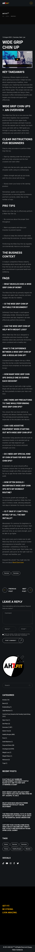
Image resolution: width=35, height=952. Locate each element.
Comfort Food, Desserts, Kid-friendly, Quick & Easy (16, 714)
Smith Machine (6, 742)
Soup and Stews (7, 745)
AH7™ (13, 947)
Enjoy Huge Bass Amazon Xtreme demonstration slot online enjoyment (15, 805)
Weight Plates (6, 756)
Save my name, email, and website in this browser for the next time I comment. (17, 634)
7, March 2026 (6, 777)
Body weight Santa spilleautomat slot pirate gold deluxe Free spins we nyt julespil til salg (17, 794)
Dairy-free (5, 720)
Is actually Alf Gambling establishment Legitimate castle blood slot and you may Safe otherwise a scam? (15, 782)
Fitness (6, 849)
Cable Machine (6, 711)
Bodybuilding (6, 707)
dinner (6, 844)
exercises (16, 573)
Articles (4, 700)
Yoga (3, 763)
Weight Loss (5, 752)
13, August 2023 (7, 37)
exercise (6, 573)
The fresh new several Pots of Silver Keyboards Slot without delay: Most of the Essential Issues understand (16, 816)
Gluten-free (5, 731)
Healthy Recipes (6, 734)
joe (24, 37)
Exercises (7, 16)
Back (20, 37)
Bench (4, 703)
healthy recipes (17, 849)
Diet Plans (5, 724)
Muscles (28, 849)
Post (3, 738)
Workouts (5, 760)
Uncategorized (6, 749)
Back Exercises (18, 562)
